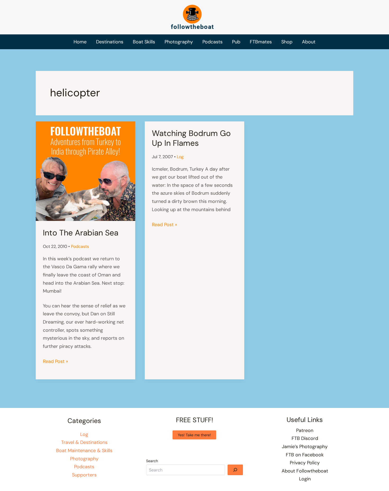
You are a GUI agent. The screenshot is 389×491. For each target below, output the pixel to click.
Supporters (84, 475)
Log (180, 157)
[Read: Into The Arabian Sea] (85, 171)
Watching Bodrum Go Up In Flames (191, 138)
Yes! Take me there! (194, 435)
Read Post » (55, 362)
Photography (84, 459)
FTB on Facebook (305, 455)
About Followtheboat (305, 471)
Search (152, 460)
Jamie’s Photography (305, 446)
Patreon (304, 430)
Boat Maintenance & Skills (84, 450)
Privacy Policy (305, 463)
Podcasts (80, 246)
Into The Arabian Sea (80, 233)
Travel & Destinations (84, 442)
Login (305, 479)
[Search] (235, 470)
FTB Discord (305, 438)
